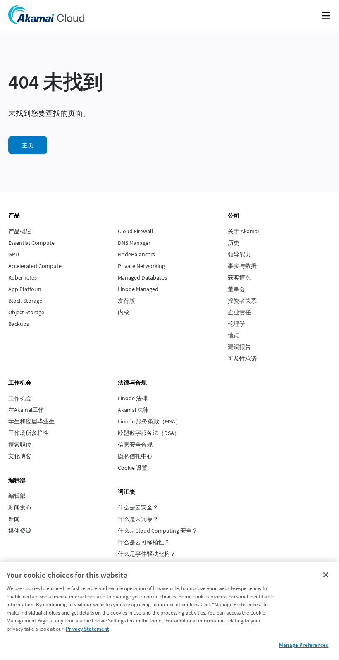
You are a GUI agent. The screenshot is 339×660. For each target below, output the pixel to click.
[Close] (326, 575)
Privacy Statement (87, 628)
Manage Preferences (303, 644)
